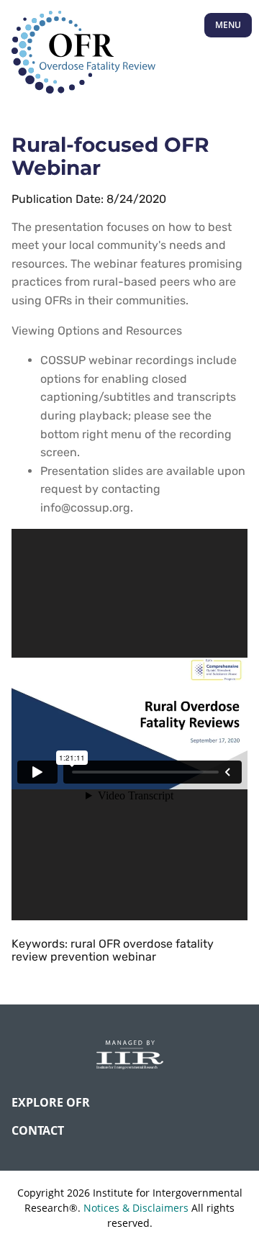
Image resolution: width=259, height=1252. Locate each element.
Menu (228, 25)
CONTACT (38, 1130)
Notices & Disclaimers (135, 1208)
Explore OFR (51, 1102)
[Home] (83, 53)
